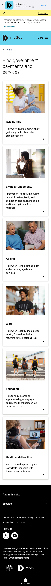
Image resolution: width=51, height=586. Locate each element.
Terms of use (8, 517)
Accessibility (8, 522)
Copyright (40, 517)
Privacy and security (25, 517)
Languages (20, 522)
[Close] (2, 4)
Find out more (9, 26)
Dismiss (42, 13)
